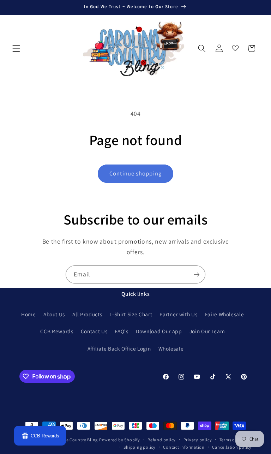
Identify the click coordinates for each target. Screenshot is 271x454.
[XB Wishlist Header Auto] (235, 46)
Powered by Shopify (119, 439)
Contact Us (94, 331)
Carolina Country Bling (74, 439)
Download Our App (159, 331)
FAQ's (121, 331)
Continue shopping (135, 173)
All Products (87, 314)
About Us (54, 314)
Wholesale (171, 348)
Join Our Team (207, 331)
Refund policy (161, 439)
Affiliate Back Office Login (119, 348)
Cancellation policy (232, 447)
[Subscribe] (196, 274)
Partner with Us (178, 314)
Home (28, 314)
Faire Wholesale (224, 314)
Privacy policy (197, 439)
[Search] (201, 48)
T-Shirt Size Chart (130, 314)
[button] (16, 48)
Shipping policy (140, 447)
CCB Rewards (56, 331)
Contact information (184, 447)
